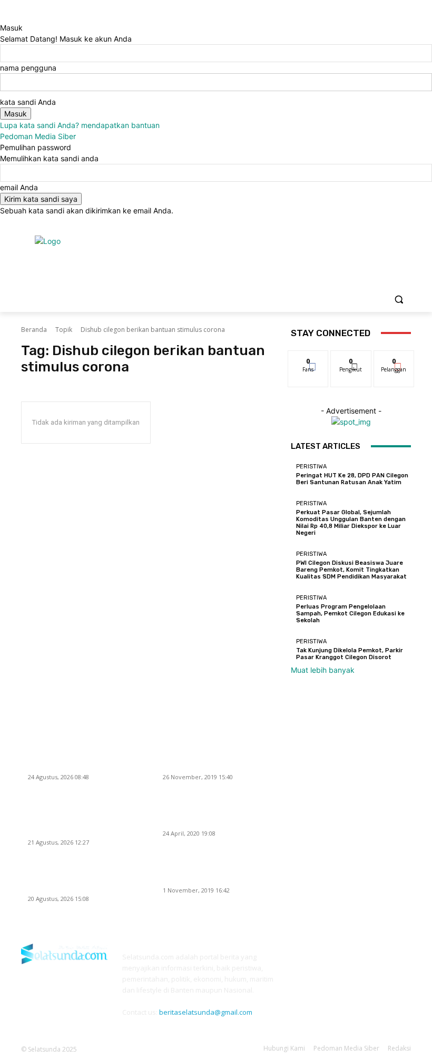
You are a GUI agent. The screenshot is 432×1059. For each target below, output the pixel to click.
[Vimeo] (390, 224)
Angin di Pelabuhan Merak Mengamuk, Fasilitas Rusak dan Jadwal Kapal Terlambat (218, 869)
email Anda (19, 187)
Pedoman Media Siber (38, 136)
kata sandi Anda (28, 101)
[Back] (3, 16)
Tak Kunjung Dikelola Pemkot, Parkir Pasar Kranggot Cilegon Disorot (349, 654)
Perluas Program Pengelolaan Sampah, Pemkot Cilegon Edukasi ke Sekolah (350, 613)
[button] (398, 299)
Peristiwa (311, 466)
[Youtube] (405, 224)
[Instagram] (361, 224)
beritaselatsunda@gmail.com (205, 1012)
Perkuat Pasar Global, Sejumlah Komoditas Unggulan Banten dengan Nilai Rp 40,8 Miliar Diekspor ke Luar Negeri (351, 523)
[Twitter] (376, 224)
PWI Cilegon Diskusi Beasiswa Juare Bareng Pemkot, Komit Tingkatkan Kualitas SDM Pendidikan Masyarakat (351, 570)
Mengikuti (351, 358)
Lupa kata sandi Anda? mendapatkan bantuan (80, 125)
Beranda (34, 329)
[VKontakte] (395, 963)
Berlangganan (400, 358)
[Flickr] (347, 963)
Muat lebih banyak (323, 669)
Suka (308, 358)
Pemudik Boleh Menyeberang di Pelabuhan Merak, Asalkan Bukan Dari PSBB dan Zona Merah (218, 813)
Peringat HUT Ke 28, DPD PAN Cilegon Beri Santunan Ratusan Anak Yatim (352, 479)
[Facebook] (346, 224)
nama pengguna (28, 67)
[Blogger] (300, 963)
